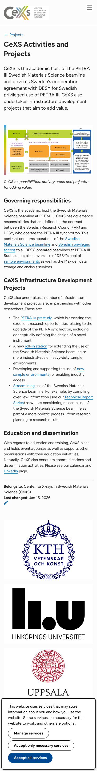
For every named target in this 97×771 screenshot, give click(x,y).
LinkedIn (11, 471)
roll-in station (36, 346)
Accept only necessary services (41, 745)
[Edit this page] (6, 503)
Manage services (28, 733)
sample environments (22, 261)
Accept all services (30, 757)
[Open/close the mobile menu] (89, 8)
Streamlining (24, 385)
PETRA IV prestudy (36, 318)
